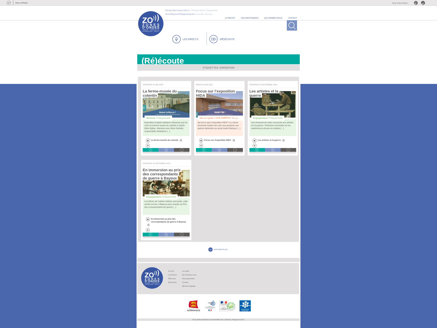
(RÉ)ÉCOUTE (227, 39)
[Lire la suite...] (181, 150)
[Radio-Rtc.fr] (416, 3)
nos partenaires (249, 18)
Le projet (185, 271)
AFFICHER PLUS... (221, 249)
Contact (185, 282)
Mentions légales (188, 286)
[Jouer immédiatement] (150, 150)
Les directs (172, 275)
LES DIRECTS (190, 39)
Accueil (171, 271)
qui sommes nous (273, 18)
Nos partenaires (188, 278)
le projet (230, 18)
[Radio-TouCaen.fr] (424, 3)
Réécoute (172, 278)
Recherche (172, 282)
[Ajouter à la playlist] (166, 150)
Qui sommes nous (189, 275)
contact (292, 18)
